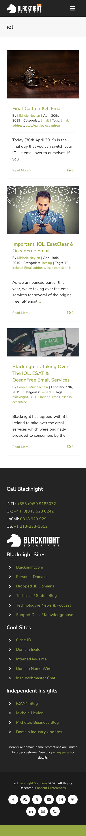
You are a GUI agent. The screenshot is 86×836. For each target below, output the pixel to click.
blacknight (20, 397)
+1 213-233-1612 (31, 526)
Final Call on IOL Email (43, 74)
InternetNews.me (31, 659)
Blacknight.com (29, 567)
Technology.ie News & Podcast (43, 605)
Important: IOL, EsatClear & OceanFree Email (43, 210)
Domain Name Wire (33, 668)
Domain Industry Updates (39, 731)
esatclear (32, 125)
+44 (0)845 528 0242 (34, 511)
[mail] (43, 811)
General (46, 392)
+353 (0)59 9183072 (36, 503)
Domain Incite (28, 649)
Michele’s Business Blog (37, 722)
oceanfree (52, 125)
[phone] (55, 811)
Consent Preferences (50, 788)
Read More (20, 170)
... (21, 159)
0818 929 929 (33, 519)
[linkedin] (31, 811)
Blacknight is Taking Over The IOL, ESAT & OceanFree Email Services (43, 342)
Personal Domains (32, 576)
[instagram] (61, 799)
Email (45, 120)
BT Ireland (42, 397)
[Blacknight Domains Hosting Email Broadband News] (24, 6)
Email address (34, 267)
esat (50, 267)
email (56, 397)
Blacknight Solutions (32, 783)
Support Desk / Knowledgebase (44, 614)
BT (32, 397)
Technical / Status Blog (36, 595)
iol (42, 125)
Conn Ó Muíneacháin (32, 387)
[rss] (25, 799)
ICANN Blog (27, 703)
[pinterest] (73, 799)
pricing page (60, 752)
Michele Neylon (28, 115)
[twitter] (37, 799)
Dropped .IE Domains (35, 586)
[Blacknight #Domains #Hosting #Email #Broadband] (33, 536)
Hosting (46, 263)
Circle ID (23, 640)
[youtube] (49, 799)
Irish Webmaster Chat (35, 678)
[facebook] (13, 799)
